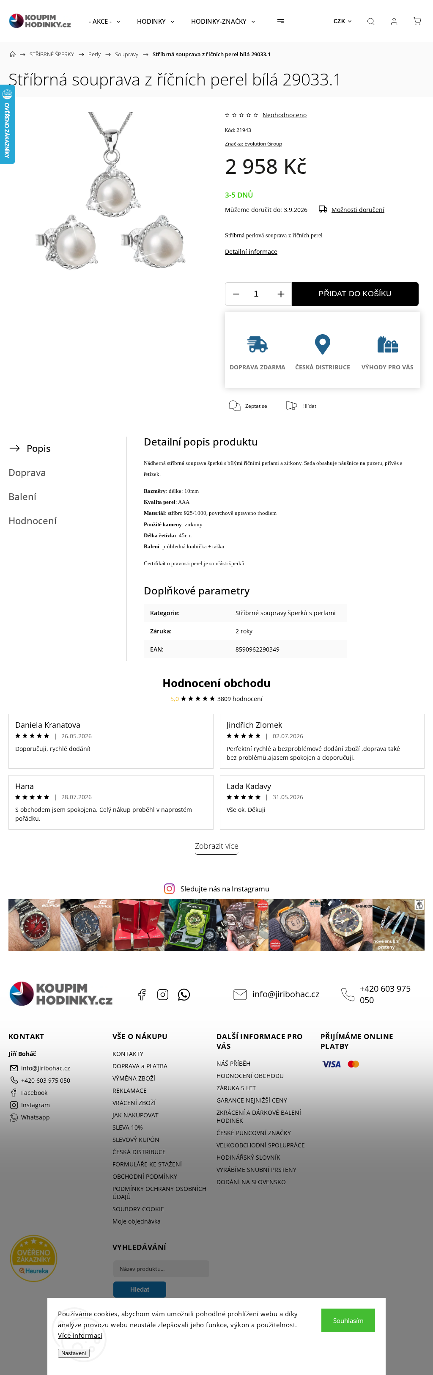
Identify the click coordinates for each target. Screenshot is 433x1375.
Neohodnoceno (285, 115)
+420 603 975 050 (385, 994)
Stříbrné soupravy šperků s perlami (286, 613)
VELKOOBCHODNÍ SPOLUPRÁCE (260, 1145)
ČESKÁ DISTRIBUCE (139, 1152)
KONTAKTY (127, 1054)
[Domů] (12, 54)
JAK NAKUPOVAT (135, 1115)
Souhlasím (348, 1320)
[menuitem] (104, 21)
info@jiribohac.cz (285, 994)
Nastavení (73, 1353)
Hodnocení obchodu (216, 682)
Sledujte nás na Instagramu (225, 889)
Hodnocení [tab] (32, 520)
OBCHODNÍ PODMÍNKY (144, 1176)
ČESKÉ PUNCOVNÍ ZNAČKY (253, 1133)
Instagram (162, 994)
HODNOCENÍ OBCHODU (250, 1076)
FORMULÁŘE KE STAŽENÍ (147, 1164)
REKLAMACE (129, 1090)
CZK (339, 21)
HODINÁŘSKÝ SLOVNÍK (248, 1157)
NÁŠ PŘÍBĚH (233, 1063)
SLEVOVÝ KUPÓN (135, 1140)
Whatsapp (184, 994)
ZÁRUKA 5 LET (236, 1088)
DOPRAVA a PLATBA (139, 1066)
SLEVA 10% (127, 1127)
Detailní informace (251, 252)
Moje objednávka (136, 1221)
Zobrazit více (216, 846)
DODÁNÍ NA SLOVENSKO (251, 1182)
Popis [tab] (39, 448)
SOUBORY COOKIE (138, 1209)
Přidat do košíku (355, 293)
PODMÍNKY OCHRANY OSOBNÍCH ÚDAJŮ (159, 1193)
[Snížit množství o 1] (236, 294)
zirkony (292, 463)
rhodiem (267, 513)
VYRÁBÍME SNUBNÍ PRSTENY (256, 1170)
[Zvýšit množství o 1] (280, 294)
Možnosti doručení (358, 210)
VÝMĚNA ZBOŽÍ (133, 1078)
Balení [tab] (22, 496)
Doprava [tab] (27, 472)
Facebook (141, 994)
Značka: (253, 143)
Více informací (80, 1335)
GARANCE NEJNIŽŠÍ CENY (251, 1100)
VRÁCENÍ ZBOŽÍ (134, 1103)
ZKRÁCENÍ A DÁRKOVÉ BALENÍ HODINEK (258, 1116)
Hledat (139, 1289)
